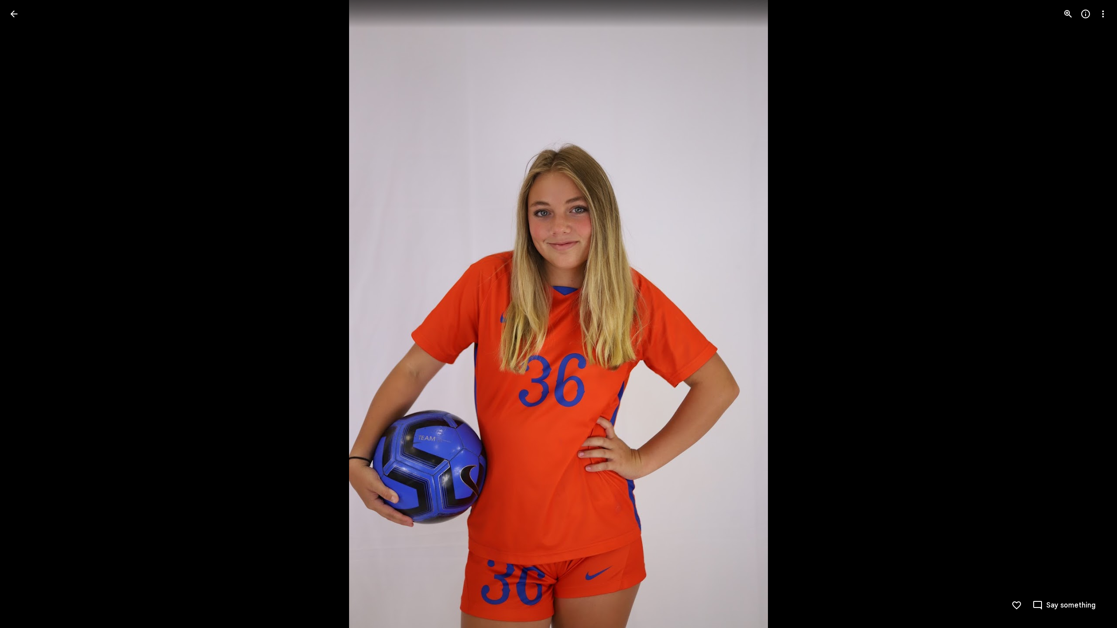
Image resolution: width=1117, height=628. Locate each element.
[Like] (1016, 605)
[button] (24, 314)
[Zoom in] (1068, 14)
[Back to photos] (13, 13)
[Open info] (1085, 14)
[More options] (1103, 14)
